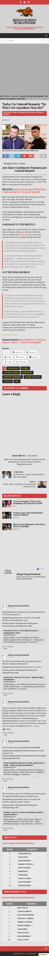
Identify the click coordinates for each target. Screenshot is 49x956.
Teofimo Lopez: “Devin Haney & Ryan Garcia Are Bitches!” (28, 514)
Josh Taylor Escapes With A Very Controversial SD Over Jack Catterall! (24, 190)
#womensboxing (8, 626)
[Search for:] (24, 41)
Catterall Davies (11, 372)
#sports (12, 623)
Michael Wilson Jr (32, 377)
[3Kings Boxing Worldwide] (8, 571)
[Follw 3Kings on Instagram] (29, 2)
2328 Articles (32, 456)
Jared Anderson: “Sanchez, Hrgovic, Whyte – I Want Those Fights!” (24, 341)
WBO (17, 381)
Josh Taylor (27, 372)
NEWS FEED (4, 96)
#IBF (19, 708)
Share (5, 648)
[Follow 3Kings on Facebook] (21, 2)
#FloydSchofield (30, 747)
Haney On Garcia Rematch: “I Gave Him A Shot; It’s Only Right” (29, 525)
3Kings (17, 517)
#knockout (42, 723)
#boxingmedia (21, 623)
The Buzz (14, 96)
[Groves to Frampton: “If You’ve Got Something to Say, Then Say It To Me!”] (6, 503)
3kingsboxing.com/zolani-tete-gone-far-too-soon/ (21, 667)
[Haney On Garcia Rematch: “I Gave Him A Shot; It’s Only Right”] (6, 526)
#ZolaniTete (22, 664)
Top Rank (7, 381)
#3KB (30, 626)
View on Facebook (7, 646)
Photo (8, 729)
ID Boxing (24, 235)
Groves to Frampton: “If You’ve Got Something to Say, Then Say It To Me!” (28, 502)
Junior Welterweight (12, 377)
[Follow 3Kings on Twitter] (25, 2)
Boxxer (25, 368)
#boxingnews (32, 623)
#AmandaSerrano (9, 612)
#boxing (5, 623)
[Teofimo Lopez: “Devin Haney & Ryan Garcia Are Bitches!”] (6, 515)
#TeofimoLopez (29, 794)
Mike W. (7, 120)
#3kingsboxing (21, 626)
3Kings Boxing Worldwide (18, 606)
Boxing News (13, 368)
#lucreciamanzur (13, 614)
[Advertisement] (24, 69)
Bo (15, 506)
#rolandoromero (32, 796)
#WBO (33, 708)
